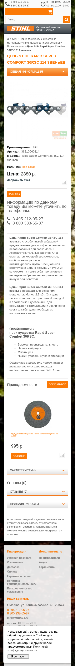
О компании (15, 562)
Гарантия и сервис (19, 576)
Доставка (13, 567)
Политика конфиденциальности (21, 582)
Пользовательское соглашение (19, 590)
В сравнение (64, 182)
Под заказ (14, 194)
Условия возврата (19, 557)
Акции (43, 562)
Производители (49, 557)
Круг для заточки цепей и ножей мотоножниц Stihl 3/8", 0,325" (35, 435)
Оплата (12, 571)
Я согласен (18, 656)
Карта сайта (47, 567)
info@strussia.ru (18, 617)
